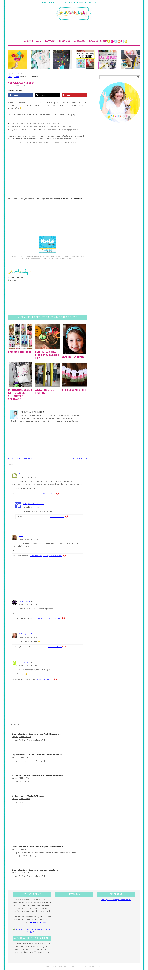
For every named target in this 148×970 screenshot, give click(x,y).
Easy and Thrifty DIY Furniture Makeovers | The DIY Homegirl (35, 755)
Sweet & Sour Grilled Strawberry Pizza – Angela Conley (34, 870)
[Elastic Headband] (74, 339)
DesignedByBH (24, 601)
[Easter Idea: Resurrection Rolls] (130, 59)
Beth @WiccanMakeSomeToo (33, 504)
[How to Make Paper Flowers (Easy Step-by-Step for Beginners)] (17, 59)
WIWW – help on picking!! (44, 391)
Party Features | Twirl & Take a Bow (49, 618)
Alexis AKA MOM (24, 662)
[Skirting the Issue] (20, 336)
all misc (16, 77)
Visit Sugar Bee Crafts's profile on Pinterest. (116, 900)
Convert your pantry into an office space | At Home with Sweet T (37, 846)
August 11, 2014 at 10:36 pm (29, 604)
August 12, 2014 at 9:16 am (28, 665)
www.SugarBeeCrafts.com (17, 277)
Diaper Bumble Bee (57, 517)
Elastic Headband (73, 356)
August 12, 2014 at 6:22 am (32, 507)
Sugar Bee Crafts (74, 15)
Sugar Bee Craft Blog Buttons (71, 199)
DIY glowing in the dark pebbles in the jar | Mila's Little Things (36, 775)
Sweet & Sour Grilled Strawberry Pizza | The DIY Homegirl (34, 734)
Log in (101, 966)
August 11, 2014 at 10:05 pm (29, 477)
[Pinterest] (115, 41)
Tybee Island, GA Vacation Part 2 (43, 494)
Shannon (22, 474)
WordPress (93, 966)
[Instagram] (119, 41)
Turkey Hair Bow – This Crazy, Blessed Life (47, 355)
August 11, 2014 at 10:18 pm (29, 539)
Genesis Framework (81, 966)
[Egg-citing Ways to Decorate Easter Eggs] (107, 59)
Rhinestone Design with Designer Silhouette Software (20, 394)
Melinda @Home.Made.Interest (30, 634)
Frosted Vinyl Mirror (55, 647)
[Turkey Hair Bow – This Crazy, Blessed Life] (47, 336)
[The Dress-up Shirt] (74, 374)
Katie (21, 536)
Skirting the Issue (19, 352)
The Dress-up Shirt (74, 389)
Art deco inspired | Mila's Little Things (27, 796)
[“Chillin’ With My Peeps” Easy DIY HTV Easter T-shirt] (40, 59)
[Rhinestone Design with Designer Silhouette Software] (20, 374)
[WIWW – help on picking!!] (47, 374)
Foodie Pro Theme (65, 966)
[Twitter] (112, 41)
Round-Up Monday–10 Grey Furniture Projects (46, 556)
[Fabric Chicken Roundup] (85, 59)
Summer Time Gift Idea (45, 679)
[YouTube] (126, 41)
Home (10, 77)
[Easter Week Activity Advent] (62, 59)
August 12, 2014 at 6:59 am (28, 637)
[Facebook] (108, 41)
